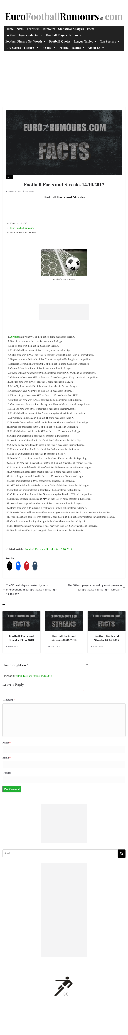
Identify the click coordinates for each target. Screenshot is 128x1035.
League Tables (83, 41)
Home (9, 29)
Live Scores (13, 47)
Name (6, 742)
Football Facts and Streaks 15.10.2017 (33, 675)
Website (6, 772)
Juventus (14, 336)
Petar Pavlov (29, 191)
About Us (94, 47)
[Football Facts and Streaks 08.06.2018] (64, 613)
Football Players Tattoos (62, 35)
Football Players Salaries (22, 35)
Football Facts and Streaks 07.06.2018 (106, 638)
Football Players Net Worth (23, 41)
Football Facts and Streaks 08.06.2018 (64, 638)
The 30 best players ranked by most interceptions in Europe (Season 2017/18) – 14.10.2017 (31, 589)
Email (6, 757)
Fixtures (29, 47)
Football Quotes (60, 41)
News (20, 29)
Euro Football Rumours (22, 227)
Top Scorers (108, 41)
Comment (8, 699)
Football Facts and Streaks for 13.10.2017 (48, 549)
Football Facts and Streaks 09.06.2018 (21, 638)
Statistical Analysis (71, 29)
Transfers (33, 29)
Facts (90, 29)
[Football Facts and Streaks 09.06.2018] (21, 613)
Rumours (49, 29)
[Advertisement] (64, 74)
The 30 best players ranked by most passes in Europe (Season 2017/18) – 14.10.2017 (95, 587)
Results (47, 47)
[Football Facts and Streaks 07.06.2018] (107, 613)
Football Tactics (70, 47)
